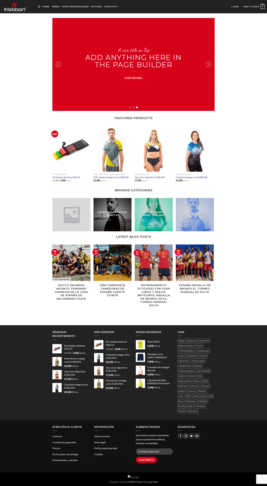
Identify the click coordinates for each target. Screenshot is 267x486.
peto (211, 396)
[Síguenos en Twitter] (191, 435)
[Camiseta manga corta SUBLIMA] (195, 149)
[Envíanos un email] (197, 435)
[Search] (39, 7)
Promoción (190, 401)
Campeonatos (203, 351)
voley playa (192, 411)
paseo (203, 396)
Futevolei (194, 386)
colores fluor (183, 361)
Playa (180, 401)
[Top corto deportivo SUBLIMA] (154, 149)
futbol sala (182, 386)
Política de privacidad (105, 448)
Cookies (98, 454)
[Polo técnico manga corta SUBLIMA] (112, 149)
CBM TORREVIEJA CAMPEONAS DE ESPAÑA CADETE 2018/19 (112, 290)
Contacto (110, 6)
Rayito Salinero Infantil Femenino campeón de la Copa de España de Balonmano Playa (71, 292)
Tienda (55, 6)
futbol (205, 381)
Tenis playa (200, 406)
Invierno (191, 391)
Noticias (96, 6)
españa (181, 376)
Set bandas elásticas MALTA (66, 177)
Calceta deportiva (186, 351)
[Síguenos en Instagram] (186, 435)
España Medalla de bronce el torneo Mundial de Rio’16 (195, 288)
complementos (184, 366)
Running (182, 406)
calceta (199, 345)
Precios (56, 448)
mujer (181, 396)
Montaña (202, 391)
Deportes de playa (186, 371)
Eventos (191, 376)
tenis (190, 406)
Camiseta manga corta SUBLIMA (192, 177)
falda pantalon (184, 381)
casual (181, 355)
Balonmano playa (185, 345)
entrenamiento (203, 371)
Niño (188, 396)
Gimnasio (205, 386)
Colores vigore (198, 361)
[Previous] (58, 64)
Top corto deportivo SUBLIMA (150, 177)
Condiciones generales (64, 442)
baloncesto (192, 340)
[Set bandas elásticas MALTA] (71, 149)
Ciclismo (203, 355)
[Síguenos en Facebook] (180, 435)
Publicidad (202, 401)
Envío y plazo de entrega (65, 454)
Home (45, 6)
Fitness (197, 381)
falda (199, 376)
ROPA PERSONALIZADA (75, 6)
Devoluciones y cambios (65, 460)
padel (195, 396)
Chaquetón (192, 355)
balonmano (204, 340)
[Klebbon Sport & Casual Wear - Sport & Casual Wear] (17, 6)
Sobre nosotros (102, 436)
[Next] (208, 64)
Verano (181, 411)
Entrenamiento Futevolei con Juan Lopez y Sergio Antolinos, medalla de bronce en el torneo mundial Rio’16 (153, 295)
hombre (181, 391)
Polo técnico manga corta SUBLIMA (111, 177)
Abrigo (181, 340)
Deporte (197, 366)
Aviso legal (100, 442)
